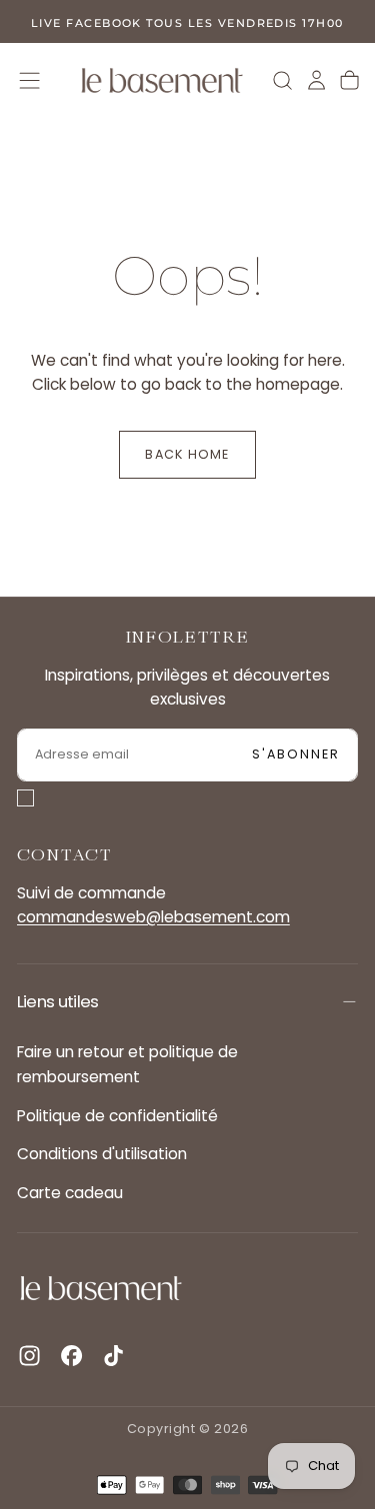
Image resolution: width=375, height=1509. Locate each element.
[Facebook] (71, 1355)
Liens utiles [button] (58, 1001)
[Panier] (349, 80)
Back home (187, 454)
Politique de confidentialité (117, 1115)
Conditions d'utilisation (102, 1153)
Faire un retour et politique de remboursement (127, 1063)
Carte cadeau (70, 1192)
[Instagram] (29, 1355)
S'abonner (296, 754)
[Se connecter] (316, 80)
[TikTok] (113, 1355)
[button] (29, 80)
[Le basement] (101, 1287)
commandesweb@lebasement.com (153, 916)
